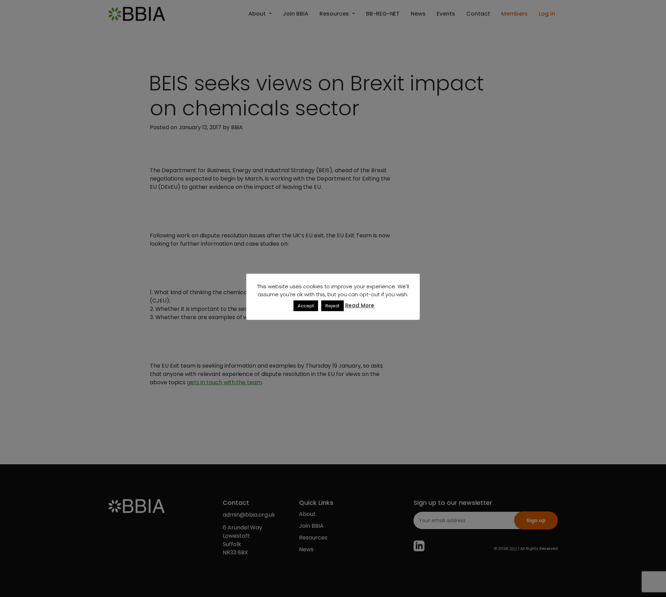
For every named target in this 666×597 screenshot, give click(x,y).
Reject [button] (332, 305)
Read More (360, 305)
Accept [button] (306, 305)
